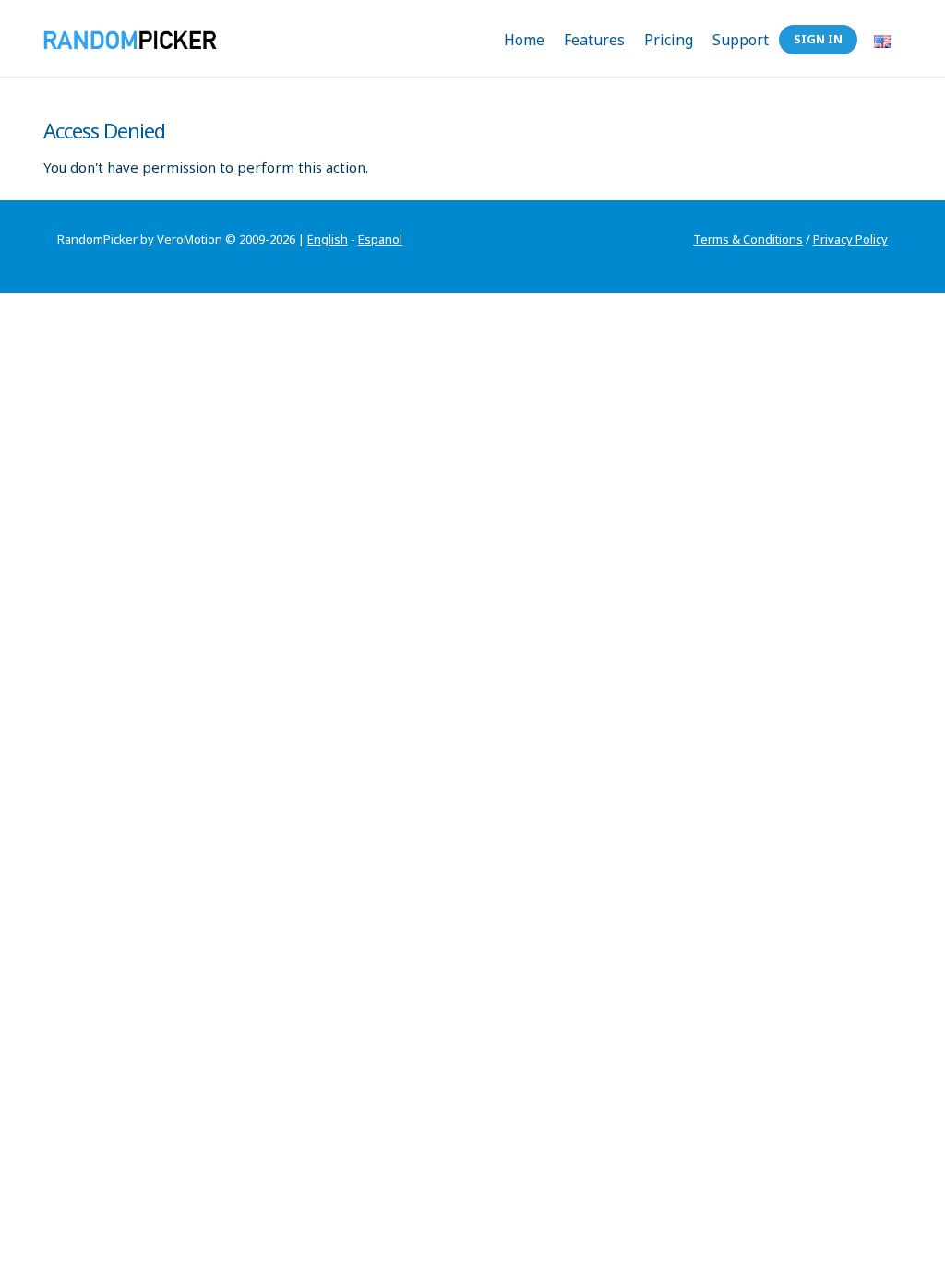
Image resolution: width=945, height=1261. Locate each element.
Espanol (380, 239)
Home (524, 40)
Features (594, 40)
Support (740, 40)
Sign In (818, 38)
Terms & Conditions (748, 239)
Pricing (668, 40)
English (327, 239)
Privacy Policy (850, 239)
